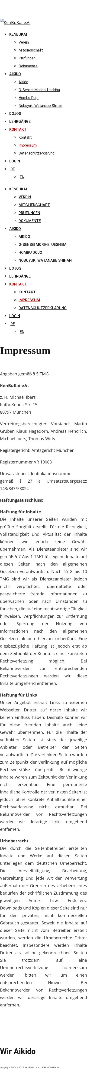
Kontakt (17, 284)
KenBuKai (18, 189)
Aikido (15, 229)
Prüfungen (29, 213)
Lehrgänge (20, 276)
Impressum (29, 300)
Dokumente (30, 221)
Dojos (15, 268)
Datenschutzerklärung (43, 308)
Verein (25, 197)
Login (14, 316)
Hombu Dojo (30, 252)
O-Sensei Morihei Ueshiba (43, 244)
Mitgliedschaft (34, 205)
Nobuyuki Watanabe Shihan (45, 260)
